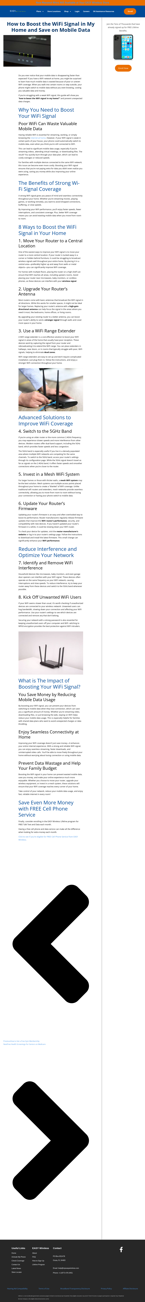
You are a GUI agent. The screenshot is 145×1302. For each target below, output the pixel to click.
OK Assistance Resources (103, 11)
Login (77, 11)
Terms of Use (44, 1288)
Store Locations (54, 11)
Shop (66, 11)
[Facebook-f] (121, 1249)
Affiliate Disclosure (130, 1288)
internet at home (38, 138)
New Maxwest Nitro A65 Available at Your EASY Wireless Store (72, 2)
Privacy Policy (106, 1288)
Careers (86, 11)
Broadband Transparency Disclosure (75, 1288)
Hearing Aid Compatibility (17, 1288)
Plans (38, 11)
